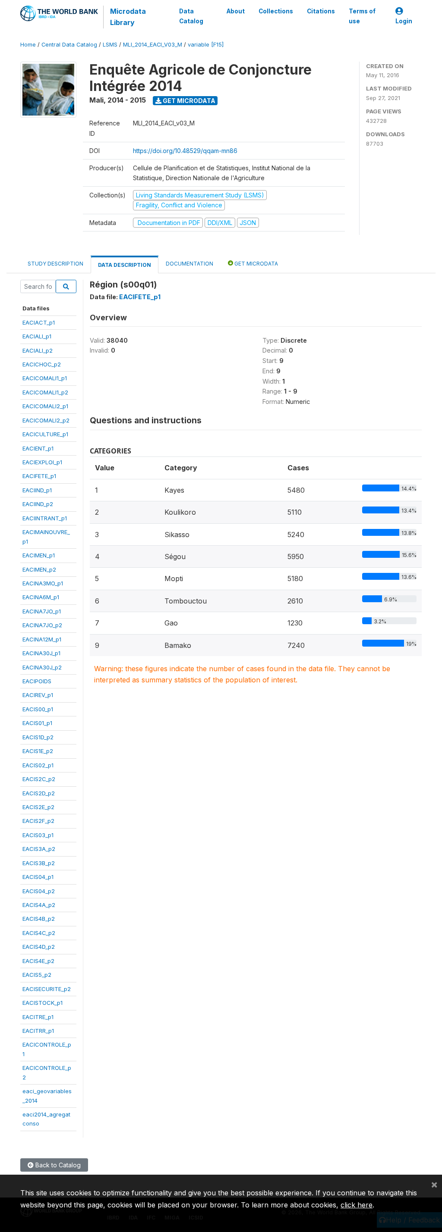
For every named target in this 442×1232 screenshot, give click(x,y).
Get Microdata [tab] (255, 263)
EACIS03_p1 (38, 835)
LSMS (110, 44)
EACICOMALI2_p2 (45, 420)
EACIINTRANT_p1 (44, 518)
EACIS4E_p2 (38, 960)
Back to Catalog (57, 1165)
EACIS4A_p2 (38, 904)
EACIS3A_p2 (38, 848)
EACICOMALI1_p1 (44, 378)
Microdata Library (128, 17)
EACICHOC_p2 (41, 364)
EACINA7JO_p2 (42, 625)
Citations (321, 11)
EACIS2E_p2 (38, 807)
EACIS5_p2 (36, 974)
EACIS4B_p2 (38, 918)
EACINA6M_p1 (40, 597)
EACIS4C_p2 (38, 932)
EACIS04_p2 (38, 891)
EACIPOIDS (36, 681)
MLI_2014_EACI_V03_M (152, 44)
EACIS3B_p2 (38, 863)
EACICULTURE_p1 (45, 434)
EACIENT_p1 (38, 448)
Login (403, 21)
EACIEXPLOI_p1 (42, 462)
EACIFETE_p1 (39, 475)
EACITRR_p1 (38, 1030)
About (236, 11)
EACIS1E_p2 (37, 750)
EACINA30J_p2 (42, 667)
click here (357, 1205)
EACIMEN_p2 (39, 569)
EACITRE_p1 (38, 1016)
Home (28, 44)
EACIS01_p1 (37, 722)
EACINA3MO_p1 (42, 583)
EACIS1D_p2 (38, 737)
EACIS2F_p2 (38, 820)
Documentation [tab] (189, 263)
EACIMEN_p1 (38, 555)
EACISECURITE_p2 (46, 988)
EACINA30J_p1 (41, 653)
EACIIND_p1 (37, 490)
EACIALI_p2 (37, 350)
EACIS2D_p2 (38, 793)
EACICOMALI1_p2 (45, 392)
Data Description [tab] (124, 265)
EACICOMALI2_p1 (45, 406)
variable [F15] (206, 44)
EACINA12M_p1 (41, 639)
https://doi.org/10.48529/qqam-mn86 (185, 150)
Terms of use (362, 16)
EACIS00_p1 (37, 709)
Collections (276, 11)
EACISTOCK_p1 (42, 1002)
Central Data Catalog (69, 44)
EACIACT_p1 (38, 322)
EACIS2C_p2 (38, 778)
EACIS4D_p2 (38, 946)
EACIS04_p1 (38, 876)
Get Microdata (188, 100)
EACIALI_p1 (36, 336)
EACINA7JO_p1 (41, 611)
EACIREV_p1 (37, 694)
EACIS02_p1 (38, 765)
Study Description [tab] (55, 263)
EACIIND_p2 (37, 503)
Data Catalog (191, 16)
